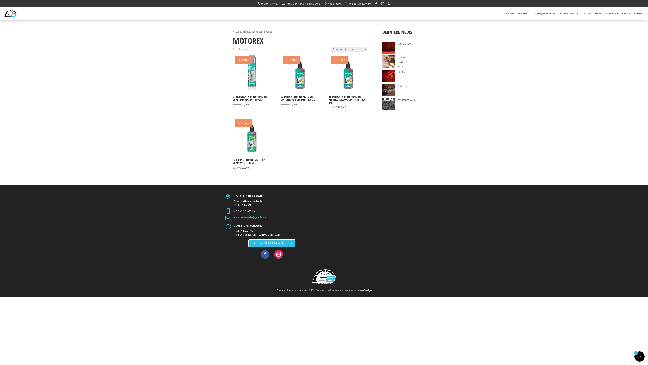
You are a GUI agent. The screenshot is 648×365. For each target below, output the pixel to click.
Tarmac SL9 (404, 43)
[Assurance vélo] (388, 105)
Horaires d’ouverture (358, 3)
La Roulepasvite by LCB (618, 13)
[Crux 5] (388, 77)
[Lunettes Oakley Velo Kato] (388, 62)
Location (586, 13)
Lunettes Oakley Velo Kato (404, 62)
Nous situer (332, 3)
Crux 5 (401, 72)
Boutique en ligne (544, 13)
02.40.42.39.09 (268, 3)
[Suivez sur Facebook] (265, 254)
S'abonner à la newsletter (272, 243)
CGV (311, 290)
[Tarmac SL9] (388, 49)
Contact (639, 13)
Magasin (522, 13)
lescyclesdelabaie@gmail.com (301, 3)
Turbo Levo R (405, 86)
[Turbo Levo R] (388, 91)
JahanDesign (364, 290)
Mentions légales (297, 290)
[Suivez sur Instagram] (278, 254)
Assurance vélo (406, 99)
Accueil (510, 13)
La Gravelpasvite (568, 13)
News (598, 13)
